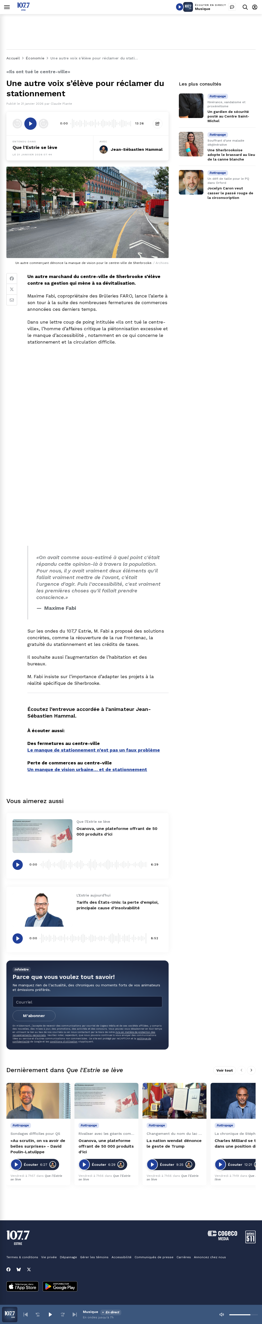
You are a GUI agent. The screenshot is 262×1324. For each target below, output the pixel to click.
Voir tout (224, 1070)
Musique (202, 9)
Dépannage (68, 1257)
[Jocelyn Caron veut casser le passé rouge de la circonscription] (191, 182)
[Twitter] (11, 289)
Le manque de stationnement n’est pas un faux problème (93, 750)
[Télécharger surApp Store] (22, 1287)
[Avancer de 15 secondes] (43, 124)
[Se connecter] (255, 7)
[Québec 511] (250, 1242)
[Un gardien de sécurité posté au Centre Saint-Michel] (191, 105)
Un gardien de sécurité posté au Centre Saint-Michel (228, 116)
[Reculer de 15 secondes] (17, 124)
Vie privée (49, 1257)
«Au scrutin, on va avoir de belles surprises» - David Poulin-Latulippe (37, 1146)
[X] (29, 1269)
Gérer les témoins (94, 1257)
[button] (25, 1314)
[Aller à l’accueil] (23, 9)
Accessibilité (122, 1257)
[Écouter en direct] (180, 7)
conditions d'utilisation (64, 1041)
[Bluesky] (19, 1269)
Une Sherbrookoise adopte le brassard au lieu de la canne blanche (231, 154)
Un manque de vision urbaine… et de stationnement (87, 769)
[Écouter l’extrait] (30, 124)
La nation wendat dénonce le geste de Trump (174, 1143)
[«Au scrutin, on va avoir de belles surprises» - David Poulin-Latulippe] (38, 1101)
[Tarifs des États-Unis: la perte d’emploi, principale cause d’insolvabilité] (42, 910)
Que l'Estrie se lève (35, 147)
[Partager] (157, 124)
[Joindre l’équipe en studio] (232, 7)
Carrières (184, 1257)
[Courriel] (11, 300)
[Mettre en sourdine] (221, 1314)
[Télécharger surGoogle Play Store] (60, 1287)
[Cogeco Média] (222, 1238)
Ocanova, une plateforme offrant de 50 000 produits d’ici (106, 1146)
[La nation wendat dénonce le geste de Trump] (174, 1101)
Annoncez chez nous (210, 1257)
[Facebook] (11, 278)
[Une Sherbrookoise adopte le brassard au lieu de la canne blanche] (191, 144)
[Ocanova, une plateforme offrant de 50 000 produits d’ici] (42, 836)
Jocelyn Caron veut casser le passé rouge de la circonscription (230, 192)
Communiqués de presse (154, 1257)
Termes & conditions (22, 1257)
